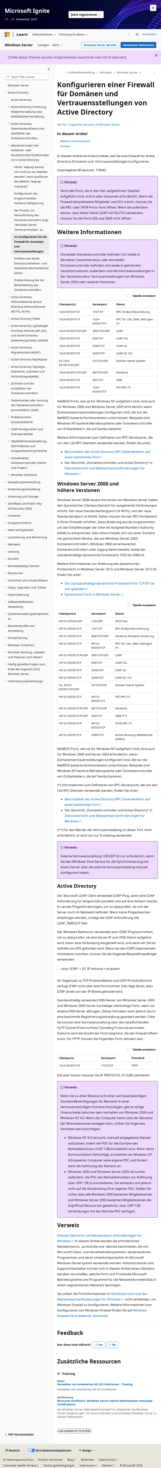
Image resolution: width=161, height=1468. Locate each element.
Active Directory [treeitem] (21, 100)
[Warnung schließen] (153, 8)
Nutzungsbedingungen (59, 1465)
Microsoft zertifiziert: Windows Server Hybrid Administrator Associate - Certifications (105, 1402)
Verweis (65, 146)
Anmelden (149, 34)
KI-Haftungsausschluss (18, 1460)
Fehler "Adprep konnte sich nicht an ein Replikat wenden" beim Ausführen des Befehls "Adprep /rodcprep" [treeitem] (31, 176)
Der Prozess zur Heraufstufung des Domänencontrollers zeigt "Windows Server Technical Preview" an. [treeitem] (31, 220)
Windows (106, 72)
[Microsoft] (7, 34)
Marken (107, 1465)
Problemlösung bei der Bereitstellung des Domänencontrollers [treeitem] (29, 285)
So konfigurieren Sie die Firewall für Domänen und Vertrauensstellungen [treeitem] (30, 244)
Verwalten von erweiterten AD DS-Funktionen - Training (95, 1384)
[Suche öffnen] (137, 34)
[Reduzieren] (48, 69)
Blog (70, 1460)
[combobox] (27, 77)
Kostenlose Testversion (138, 45)
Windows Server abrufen (100, 45)
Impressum (87, 1465)
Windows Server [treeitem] (18, 85)
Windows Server (127, 72)
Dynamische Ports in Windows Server (92, 594)
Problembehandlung (81, 72)
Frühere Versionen (50, 1460)
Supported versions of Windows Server (94, 124)
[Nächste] (128, 34)
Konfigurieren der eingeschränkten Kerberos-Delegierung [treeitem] (29, 198)
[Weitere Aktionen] (154, 73)
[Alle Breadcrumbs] (60, 73)
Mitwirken (87, 1460)
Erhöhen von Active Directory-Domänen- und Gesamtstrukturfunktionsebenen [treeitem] (31, 266)
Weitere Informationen (75, 141)
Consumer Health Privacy (19, 1465)
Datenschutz (107, 1460)
